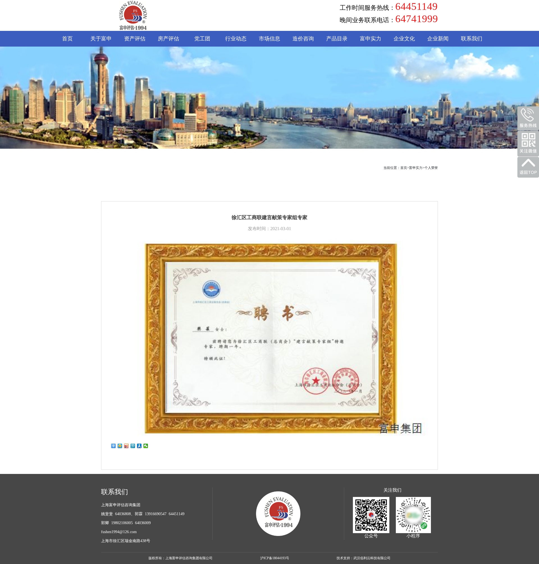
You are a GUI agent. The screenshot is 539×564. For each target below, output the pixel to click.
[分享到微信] (145, 446)
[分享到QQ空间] (120, 446)
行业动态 (235, 39)
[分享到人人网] (139, 446)
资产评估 (134, 39)
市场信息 (269, 39)
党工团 (202, 39)
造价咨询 (303, 39)
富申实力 (415, 168)
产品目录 (337, 39)
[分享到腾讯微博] (133, 446)
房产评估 (168, 39)
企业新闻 (438, 39)
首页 (67, 39)
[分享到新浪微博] (126, 446)
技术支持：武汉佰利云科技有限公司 (363, 558)
